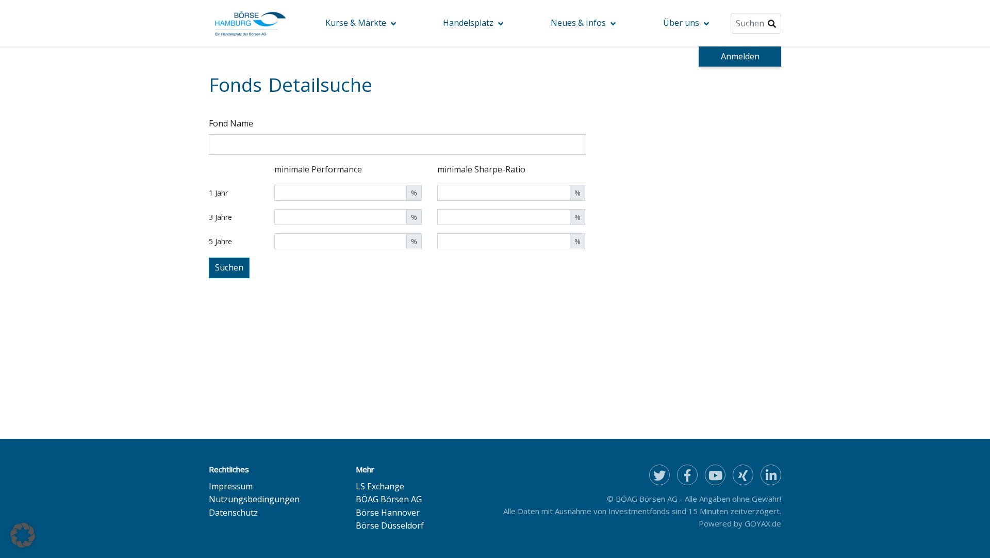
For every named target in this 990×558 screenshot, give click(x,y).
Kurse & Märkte (355, 22)
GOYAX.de (763, 523)
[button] (22, 535)
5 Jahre (220, 241)
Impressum (231, 486)
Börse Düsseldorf (390, 525)
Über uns (681, 22)
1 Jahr (218, 193)
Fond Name (231, 123)
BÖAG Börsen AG (389, 499)
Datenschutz (233, 512)
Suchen (229, 267)
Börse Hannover (388, 512)
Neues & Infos (578, 22)
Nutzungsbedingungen (254, 499)
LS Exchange (380, 486)
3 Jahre (220, 217)
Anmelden (740, 56)
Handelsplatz (468, 22)
